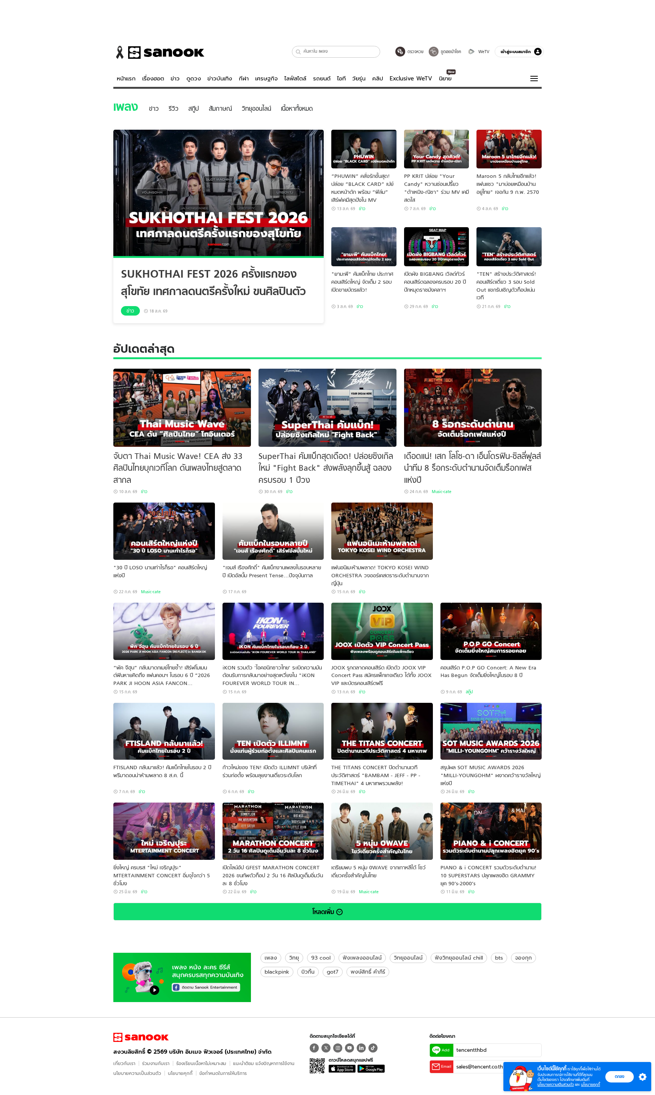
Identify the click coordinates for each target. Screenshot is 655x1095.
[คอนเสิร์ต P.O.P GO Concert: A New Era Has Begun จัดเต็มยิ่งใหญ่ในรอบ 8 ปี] (491, 631)
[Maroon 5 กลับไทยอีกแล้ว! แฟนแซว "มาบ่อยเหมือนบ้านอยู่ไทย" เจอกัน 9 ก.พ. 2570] (509, 149)
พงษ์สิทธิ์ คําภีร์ (368, 972)
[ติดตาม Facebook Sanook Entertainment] (182, 976)
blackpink (277, 972)
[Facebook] (314, 1048)
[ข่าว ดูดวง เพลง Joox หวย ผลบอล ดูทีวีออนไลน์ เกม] (141, 1037)
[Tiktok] (373, 1048)
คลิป (377, 78)
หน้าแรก (126, 78)
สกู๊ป (469, 692)
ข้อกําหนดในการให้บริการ (223, 1073)
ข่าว (175, 78)
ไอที (341, 78)
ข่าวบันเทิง (219, 78)
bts (499, 957)
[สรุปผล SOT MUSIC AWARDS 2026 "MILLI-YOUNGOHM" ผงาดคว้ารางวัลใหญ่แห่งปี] (491, 731)
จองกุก (523, 957)
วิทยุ (294, 957)
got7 (332, 972)
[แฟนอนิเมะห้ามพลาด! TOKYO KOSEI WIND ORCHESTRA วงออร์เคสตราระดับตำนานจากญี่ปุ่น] (382, 531)
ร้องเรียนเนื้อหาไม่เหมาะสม (201, 1063)
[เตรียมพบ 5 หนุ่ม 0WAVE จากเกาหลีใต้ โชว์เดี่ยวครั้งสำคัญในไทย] (382, 831)
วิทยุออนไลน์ (408, 957)
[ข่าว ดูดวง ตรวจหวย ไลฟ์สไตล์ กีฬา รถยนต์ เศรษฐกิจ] (158, 52)
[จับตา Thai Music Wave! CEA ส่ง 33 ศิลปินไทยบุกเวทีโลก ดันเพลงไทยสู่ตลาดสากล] (182, 408)
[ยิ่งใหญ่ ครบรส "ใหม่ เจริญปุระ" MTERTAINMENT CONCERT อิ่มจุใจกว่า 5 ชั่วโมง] (164, 831)
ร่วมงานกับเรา (155, 1063)
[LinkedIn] (361, 1048)
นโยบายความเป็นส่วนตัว (137, 1073)
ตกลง (619, 1076)
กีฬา (244, 78)
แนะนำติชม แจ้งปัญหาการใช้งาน (264, 1063)
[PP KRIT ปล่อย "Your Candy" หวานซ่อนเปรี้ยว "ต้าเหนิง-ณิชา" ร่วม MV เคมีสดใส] (436, 149)
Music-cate (441, 491)
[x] (326, 1048)
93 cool (321, 957)
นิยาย (445, 78)
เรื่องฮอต (153, 78)
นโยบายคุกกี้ (180, 1073)
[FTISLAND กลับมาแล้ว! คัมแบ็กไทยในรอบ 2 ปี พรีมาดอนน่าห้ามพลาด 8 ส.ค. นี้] (164, 731)
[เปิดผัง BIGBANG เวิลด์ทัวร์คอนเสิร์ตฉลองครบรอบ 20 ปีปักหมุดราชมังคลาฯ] (436, 246)
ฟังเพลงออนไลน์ (362, 957)
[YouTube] (349, 1048)
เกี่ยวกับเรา (124, 1063)
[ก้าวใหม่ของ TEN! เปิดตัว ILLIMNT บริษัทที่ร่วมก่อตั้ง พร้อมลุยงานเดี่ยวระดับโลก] (273, 731)
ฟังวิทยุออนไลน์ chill (459, 957)
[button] (298, 51)
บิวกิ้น (308, 972)
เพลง (271, 957)
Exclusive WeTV (411, 78)
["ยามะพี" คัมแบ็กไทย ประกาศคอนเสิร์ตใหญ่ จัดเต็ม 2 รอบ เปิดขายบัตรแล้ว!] (363, 246)
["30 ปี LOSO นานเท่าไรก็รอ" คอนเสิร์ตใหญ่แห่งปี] (164, 531)
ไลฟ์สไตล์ (295, 78)
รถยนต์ (322, 78)
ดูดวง (193, 78)
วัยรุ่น (358, 78)
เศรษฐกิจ (266, 78)
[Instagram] (337, 1048)
